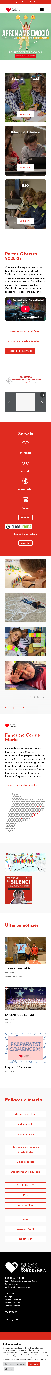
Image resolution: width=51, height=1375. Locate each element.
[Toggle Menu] (42, 9)
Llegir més (9, 1369)
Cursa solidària (25, 1162)
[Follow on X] (12, 1319)
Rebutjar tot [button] (41, 1359)
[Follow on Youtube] (17, 1319)
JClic (25, 1195)
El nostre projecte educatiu (23, 341)
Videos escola (25, 1124)
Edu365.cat (25, 1239)
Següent (41, 697)
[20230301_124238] (25, 622)
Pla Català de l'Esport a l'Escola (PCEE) (25, 1150)
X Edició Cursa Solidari (18, 969)
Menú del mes (25, 1134)
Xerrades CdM (25, 1229)
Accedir (25, 517)
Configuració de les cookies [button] (15, 1364)
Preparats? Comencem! (18, 1067)
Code (26, 1219)
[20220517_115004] (25, 588)
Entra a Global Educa (25, 1114)
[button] (41, 403)
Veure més (26, 114)
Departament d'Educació (25, 1172)
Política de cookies (12, 1303)
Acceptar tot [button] (34, 1364)
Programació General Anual (24, 331)
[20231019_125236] (25, 655)
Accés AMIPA (25, 1205)
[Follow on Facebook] (7, 1319)
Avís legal (8, 1297)
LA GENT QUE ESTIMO (19, 1015)
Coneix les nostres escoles (22, 785)
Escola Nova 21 (25, 1185)
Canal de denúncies (12, 1306)
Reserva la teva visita (20, 351)
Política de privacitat (13, 1300)
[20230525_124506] (25, 689)
